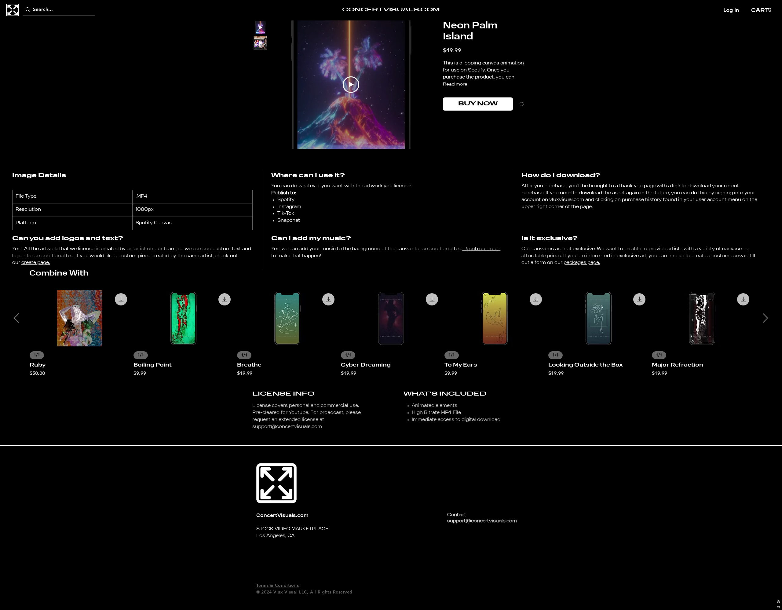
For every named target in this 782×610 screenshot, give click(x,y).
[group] (391, 333)
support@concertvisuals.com (287, 427)
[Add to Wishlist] (521, 104)
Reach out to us (481, 249)
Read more (455, 84)
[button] (762, 10)
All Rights (321, 592)
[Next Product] (765, 318)
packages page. (582, 263)
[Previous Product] (16, 318)
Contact (456, 515)
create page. (35, 263)
